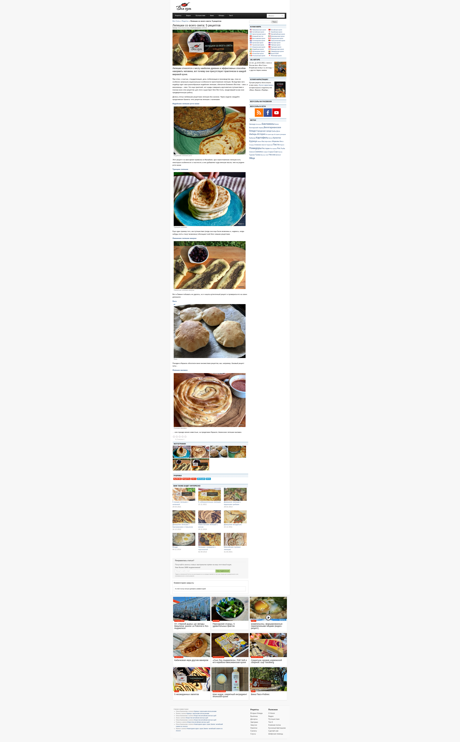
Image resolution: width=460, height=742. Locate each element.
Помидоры (255, 148)
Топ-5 (194, 479)
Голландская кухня (258, 40)
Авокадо (252, 124)
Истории (216, 620)
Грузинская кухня (258, 45)
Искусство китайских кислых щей (205, 715)
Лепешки (201, 479)
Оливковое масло (260, 145)
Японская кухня (276, 56)
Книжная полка (218, 657)
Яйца (252, 158)
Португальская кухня (278, 40)
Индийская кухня (258, 49)
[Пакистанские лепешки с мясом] (209, 516)
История (261, 134)
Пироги (282, 145)
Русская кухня (275, 43)
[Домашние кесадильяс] (235, 516)
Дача (278, 131)
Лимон (259, 141)
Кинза (270, 138)
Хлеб (266, 155)
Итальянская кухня (258, 56)
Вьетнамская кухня (258, 38)
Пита (208, 479)
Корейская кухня (276, 32)
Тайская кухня (275, 45)
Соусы (253, 734)
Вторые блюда (256, 713)
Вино (253, 691)
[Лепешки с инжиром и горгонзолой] (209, 539)
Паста (276, 144)
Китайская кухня (276, 30)
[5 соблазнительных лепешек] (209, 494)
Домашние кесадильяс (233, 524)
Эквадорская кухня (277, 51)
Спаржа (270, 152)
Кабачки (252, 138)
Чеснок (272, 154)
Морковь (275, 141)
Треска (280, 152)
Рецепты (185, 21)
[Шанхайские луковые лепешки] (235, 539)
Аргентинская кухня (259, 34)
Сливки (265, 152)
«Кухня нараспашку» (265, 85)
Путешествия (179, 620)
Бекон (277, 124)
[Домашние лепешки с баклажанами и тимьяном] (183, 516)
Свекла (251, 152)
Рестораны (273, 148)
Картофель (262, 137)
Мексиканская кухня (278, 36)
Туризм (252, 155)
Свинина (259, 152)
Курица (253, 141)
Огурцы (251, 145)
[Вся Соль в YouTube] (276, 116)
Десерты (254, 719)
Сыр (276, 152)
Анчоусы (258, 124)
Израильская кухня (258, 47)
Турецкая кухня (276, 47)
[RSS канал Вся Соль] (259, 116)
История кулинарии (280, 134)
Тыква (257, 155)
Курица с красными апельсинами (205, 711)
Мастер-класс (267, 141)
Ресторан (266, 148)
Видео (253, 620)
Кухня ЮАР (275, 53)
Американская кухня (259, 30)
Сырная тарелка (257, 657)
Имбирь (253, 134)
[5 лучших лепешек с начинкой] (183, 494)
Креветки (277, 138)
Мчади (175, 547)
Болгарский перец (256, 128)
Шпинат (278, 155)
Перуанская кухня (277, 38)
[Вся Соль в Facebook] (268, 116)
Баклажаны (268, 124)
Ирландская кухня (258, 51)
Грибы (274, 131)
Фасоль (263, 155)
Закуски (253, 725)
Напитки (253, 728)
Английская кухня (258, 32)
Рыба (283, 148)
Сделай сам (179, 657)
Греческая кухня (257, 43)
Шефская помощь (219, 691)
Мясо (281, 141)
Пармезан (269, 145)
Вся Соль (176, 21)
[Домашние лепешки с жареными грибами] (235, 494)
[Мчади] (183, 539)
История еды (270, 134)
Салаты (253, 731)
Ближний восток (257, 36)
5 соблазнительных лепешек (209, 502)
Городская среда (263, 131)
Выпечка (177, 479)
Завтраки (254, 722)
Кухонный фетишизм (277, 728)
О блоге (271, 713)
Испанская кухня (258, 53)
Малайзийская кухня (278, 34)
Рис (278, 148)
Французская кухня (277, 49)
